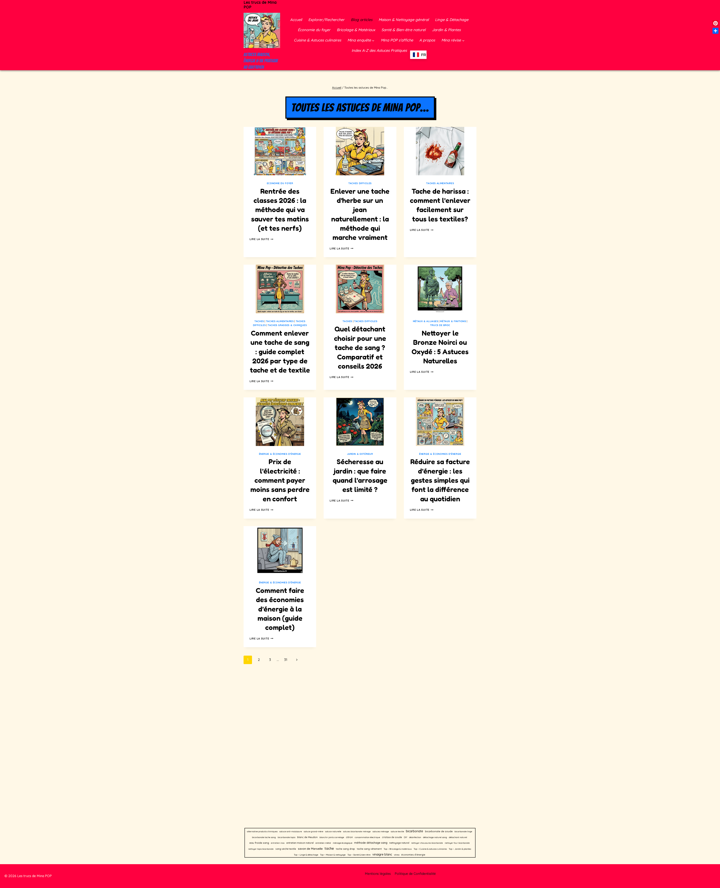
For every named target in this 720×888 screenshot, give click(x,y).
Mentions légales (378, 873)
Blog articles (361, 19)
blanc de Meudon (307, 837)
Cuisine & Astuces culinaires (317, 40)
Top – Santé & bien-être (358, 854)
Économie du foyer (314, 29)
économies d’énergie (413, 854)
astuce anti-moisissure (290, 831)
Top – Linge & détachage (306, 854)
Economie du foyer (280, 183)
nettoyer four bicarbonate (457, 843)
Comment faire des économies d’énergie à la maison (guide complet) (280, 609)
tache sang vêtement (369, 848)
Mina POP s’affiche (397, 40)
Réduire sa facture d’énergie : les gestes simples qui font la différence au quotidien (440, 480)
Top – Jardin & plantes (460, 848)
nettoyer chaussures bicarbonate (427, 843)
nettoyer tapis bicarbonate (261, 849)
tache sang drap (345, 848)
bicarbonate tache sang (264, 837)
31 (285, 660)
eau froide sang (259, 842)
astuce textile (397, 831)
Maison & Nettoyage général (404, 19)
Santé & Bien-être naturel (403, 29)
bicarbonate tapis (286, 837)
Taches (259, 321)
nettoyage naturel (399, 842)
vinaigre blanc (382, 854)
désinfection (415, 837)
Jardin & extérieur (360, 453)
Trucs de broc (440, 325)
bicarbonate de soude (439, 831)
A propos (427, 40)
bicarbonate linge (463, 831)
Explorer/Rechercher (326, 19)
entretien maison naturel (300, 842)
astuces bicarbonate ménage (357, 831)
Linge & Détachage (451, 19)
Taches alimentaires (440, 183)
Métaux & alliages (425, 321)
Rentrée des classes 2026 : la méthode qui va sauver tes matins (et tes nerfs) (280, 210)
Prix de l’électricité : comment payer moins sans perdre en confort (280, 480)
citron (349, 837)
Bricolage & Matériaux (356, 29)
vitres (396, 854)
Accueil (296, 19)
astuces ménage (381, 831)
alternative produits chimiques (262, 831)
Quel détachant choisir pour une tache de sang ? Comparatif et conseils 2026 (360, 347)
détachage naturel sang (435, 837)
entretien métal (323, 842)
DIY (405, 837)
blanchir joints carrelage (332, 837)
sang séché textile (285, 848)
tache (329, 848)
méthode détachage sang (370, 842)
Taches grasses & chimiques (287, 325)
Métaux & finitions (453, 321)
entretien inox (277, 843)
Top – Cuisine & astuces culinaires (430, 848)
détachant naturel (458, 837)
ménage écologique (342, 842)
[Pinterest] (715, 23)
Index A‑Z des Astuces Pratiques (379, 50)
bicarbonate (414, 831)
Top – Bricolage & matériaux (398, 848)
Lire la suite (261, 239)
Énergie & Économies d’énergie (280, 453)
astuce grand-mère (313, 831)
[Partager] (715, 31)
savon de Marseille (310, 848)
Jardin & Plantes (446, 29)
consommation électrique (367, 837)
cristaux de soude (392, 837)
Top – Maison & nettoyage (333, 854)
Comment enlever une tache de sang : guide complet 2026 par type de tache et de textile (280, 351)
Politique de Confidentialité (415, 873)
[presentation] (280, 151)
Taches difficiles (360, 183)
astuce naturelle (333, 831)
